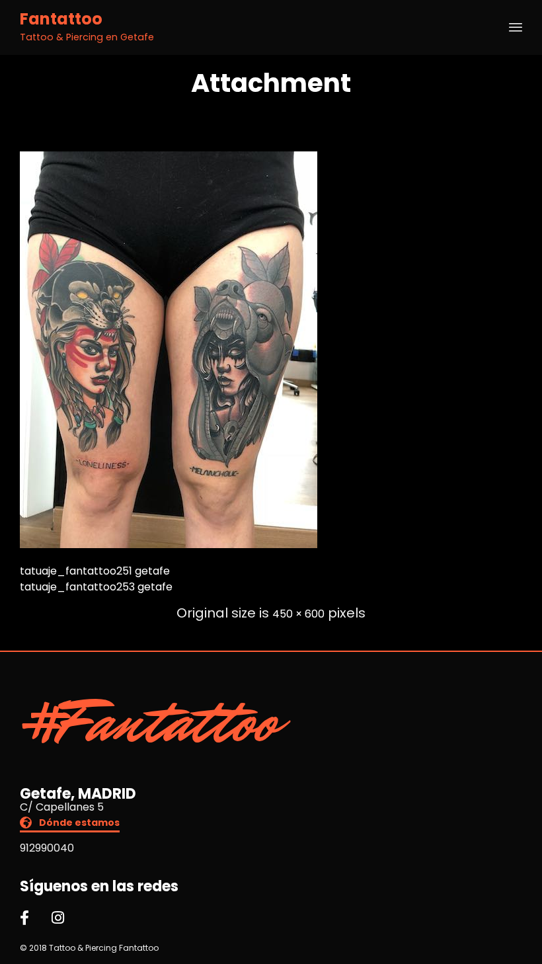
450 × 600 (298, 614)
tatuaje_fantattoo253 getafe (96, 586)
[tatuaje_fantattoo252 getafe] (168, 544)
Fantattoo (61, 19)
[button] (70, 824)
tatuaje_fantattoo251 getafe (95, 571)
